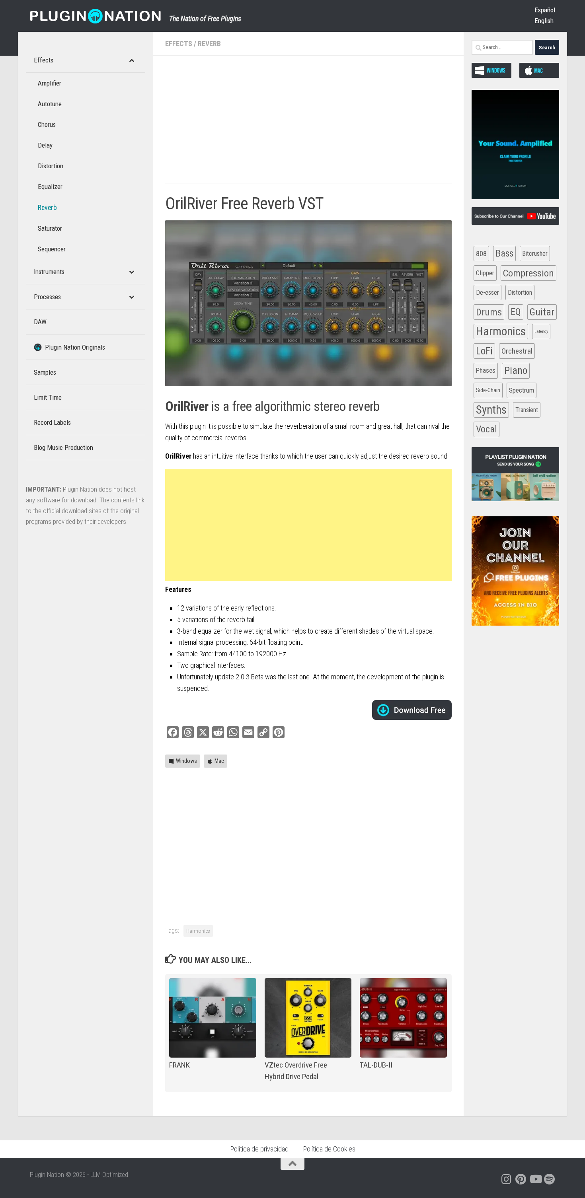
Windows (186, 761)
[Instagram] (506, 1179)
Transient (526, 410)
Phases (485, 370)
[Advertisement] (308, 123)
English (544, 21)
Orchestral (516, 351)
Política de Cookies (329, 1149)
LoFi (484, 351)
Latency (541, 331)
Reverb (209, 43)
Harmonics (198, 931)
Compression (528, 273)
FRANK (179, 1065)
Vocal (486, 429)
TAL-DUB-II (376, 1065)
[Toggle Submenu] (131, 60)
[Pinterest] (520, 1179)
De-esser (487, 292)
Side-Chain (488, 390)
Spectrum (521, 390)
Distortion (520, 292)
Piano (515, 370)
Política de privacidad (259, 1149)
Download (412, 710)
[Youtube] (535, 1179)
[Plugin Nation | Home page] (95, 16)
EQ (516, 311)
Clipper (485, 273)
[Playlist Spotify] (549, 1179)
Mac (219, 761)
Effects (178, 43)
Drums (489, 312)
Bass (504, 253)
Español (544, 10)
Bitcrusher (535, 253)
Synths (491, 409)
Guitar (542, 312)
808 (481, 253)
